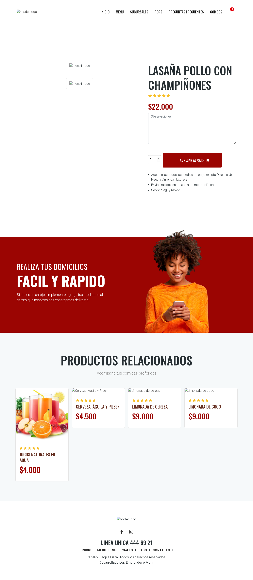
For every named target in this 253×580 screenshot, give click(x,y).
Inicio (105, 11)
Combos (216, 11)
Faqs (143, 550)
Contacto (161, 550)
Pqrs (158, 11)
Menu (120, 11)
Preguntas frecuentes (186, 11)
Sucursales (139, 11)
